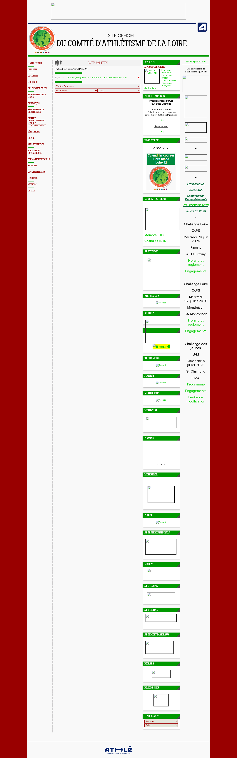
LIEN (161, 120)
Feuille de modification (195, 399)
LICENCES (32, 178)
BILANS (31, 138)
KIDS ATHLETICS (36, 144)
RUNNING (32, 165)
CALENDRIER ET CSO (37, 88)
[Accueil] (42, 52)
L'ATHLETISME (35, 63)
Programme (196, 384)
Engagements (195, 271)
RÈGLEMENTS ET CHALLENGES (36, 110)
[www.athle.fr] (202, 31)
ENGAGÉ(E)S (33, 103)
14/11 (57, 77)
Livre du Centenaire (154, 67)
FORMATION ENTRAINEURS (35, 151)
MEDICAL (32, 184)
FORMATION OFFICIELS (39, 159)
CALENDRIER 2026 (195, 205)
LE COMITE (33, 76)
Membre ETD (154, 235)
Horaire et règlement (196, 263)
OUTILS (31, 191)
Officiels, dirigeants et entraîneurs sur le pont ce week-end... (97, 77)
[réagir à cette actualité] (139, 77)
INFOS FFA (33, 69)
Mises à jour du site (196, 61)
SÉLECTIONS (34, 132)
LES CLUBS (33, 82)
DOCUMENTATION (36, 172)
